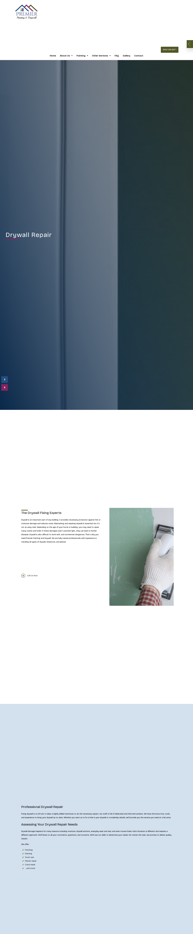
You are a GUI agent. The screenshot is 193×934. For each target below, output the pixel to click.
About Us (65, 55)
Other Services (100, 55)
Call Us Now (32, 576)
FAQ (117, 55)
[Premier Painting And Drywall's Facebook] (4, 379)
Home (53, 55)
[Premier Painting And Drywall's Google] (4, 387)
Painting (81, 55)
